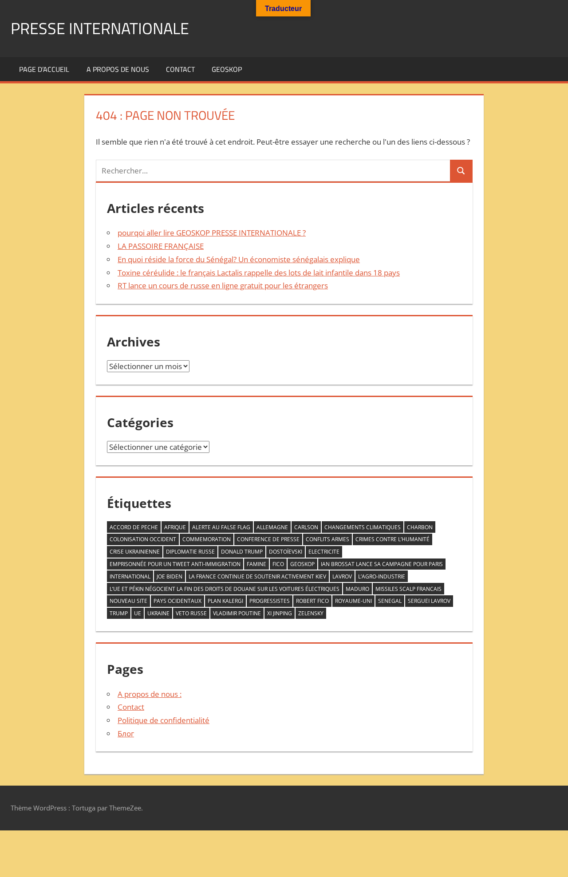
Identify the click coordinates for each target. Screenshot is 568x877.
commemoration (206, 539)
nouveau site (128, 601)
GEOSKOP (227, 69)
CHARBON (420, 527)
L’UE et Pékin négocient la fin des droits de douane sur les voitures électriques (224, 589)
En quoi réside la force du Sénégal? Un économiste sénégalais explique (239, 259)
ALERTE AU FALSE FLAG (221, 527)
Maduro (357, 589)
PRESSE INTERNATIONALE (100, 28)
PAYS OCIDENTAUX (177, 601)
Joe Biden (169, 576)
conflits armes (327, 539)
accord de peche (134, 527)
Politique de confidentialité (163, 720)
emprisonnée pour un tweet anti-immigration (175, 564)
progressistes (269, 601)
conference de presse (268, 539)
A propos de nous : (149, 694)
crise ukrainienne (135, 551)
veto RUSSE (191, 613)
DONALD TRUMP (242, 551)
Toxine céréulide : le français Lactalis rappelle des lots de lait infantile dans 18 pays (259, 272)
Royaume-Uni (353, 601)
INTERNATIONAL (130, 576)
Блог (126, 733)
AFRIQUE (175, 527)
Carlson (306, 527)
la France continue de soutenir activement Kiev (257, 576)
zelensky (310, 613)
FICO (278, 564)
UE (137, 613)
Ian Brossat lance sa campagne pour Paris (382, 564)
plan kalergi (225, 601)
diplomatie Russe (190, 551)
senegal (390, 601)
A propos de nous (118, 69)
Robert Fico (312, 601)
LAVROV (342, 576)
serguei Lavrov (429, 601)
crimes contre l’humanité (392, 539)
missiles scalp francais (408, 589)
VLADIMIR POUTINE (237, 613)
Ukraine (158, 613)
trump (119, 613)
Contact (180, 69)
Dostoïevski (285, 551)
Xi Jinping (279, 613)
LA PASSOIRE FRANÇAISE (161, 246)
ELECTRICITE (323, 551)
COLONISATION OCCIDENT (143, 539)
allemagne (272, 527)
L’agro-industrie (381, 576)
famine (256, 564)
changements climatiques (362, 527)
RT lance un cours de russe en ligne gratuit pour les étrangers (223, 285)
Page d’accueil (44, 69)
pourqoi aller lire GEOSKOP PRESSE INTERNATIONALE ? (212, 233)
